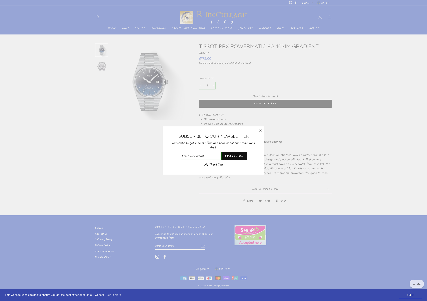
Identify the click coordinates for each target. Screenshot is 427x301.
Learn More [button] (114, 295)
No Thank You (213, 164)
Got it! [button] (410, 295)
